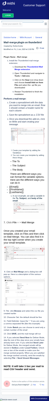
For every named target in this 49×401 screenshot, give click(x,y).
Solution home (10, 37)
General (38, 37)
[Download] (19, 204)
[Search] (20, 24)
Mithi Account (26, 37)
